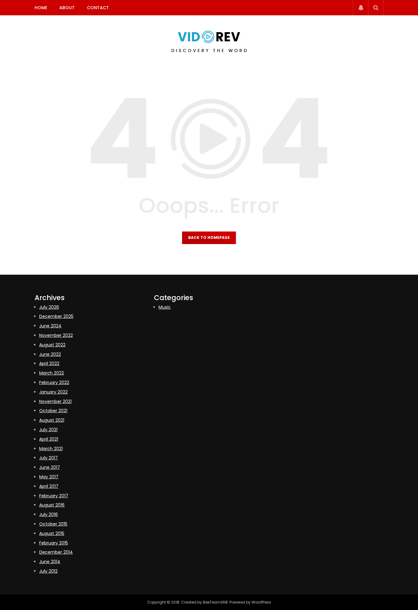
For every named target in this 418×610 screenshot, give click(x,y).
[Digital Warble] (209, 41)
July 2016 (48, 514)
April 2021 (48, 439)
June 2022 (50, 354)
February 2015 (53, 543)
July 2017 (48, 458)
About (67, 8)
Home (41, 8)
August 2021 (51, 420)
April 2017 (48, 486)
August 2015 (51, 533)
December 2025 (56, 316)
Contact (98, 8)
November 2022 (56, 335)
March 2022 (51, 373)
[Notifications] (360, 7)
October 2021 (53, 411)
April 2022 (49, 363)
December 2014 (56, 552)
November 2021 (55, 401)
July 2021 (48, 430)
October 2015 (53, 524)
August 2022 (52, 345)
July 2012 (48, 571)
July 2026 (49, 307)
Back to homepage (209, 237)
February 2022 (54, 382)
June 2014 (49, 562)
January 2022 (53, 392)
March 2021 (51, 449)
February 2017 (53, 496)
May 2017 (48, 477)
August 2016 (52, 505)
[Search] (375, 7)
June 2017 (49, 467)
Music (165, 307)
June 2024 (50, 326)
